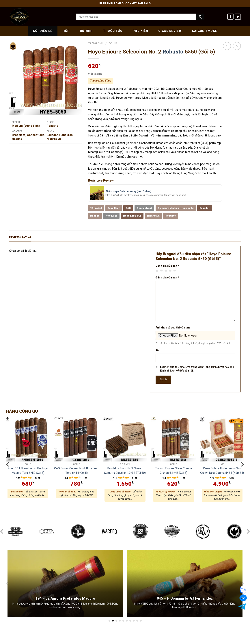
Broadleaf (114, 208)
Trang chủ (95, 43)
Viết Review (95, 73)
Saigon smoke (204, 31)
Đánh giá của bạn (167, 265)
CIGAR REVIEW (170, 31)
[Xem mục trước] (8, 464)
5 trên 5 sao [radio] (174, 270)
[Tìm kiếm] (200, 17)
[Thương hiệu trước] (2, 531)
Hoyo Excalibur (132, 215)
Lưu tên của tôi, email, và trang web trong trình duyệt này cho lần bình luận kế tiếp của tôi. (197, 368)
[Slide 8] (134, 621)
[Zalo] (242, 590)
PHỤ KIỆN (140, 31)
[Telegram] (243, 606)
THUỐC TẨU (113, 31)
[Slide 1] (109, 621)
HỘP (66, 31)
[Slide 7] (130, 621)
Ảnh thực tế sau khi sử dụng (173, 327)
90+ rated (96, 208)
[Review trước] (8, 583)
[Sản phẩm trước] (227, 46)
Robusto (173, 51)
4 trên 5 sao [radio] (170, 270)
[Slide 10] (141, 621)
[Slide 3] (116, 621)
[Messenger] (242, 598)
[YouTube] (238, 17)
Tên (158, 350)
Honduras (111, 215)
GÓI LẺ (113, 43)
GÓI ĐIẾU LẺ (42, 31)
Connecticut (144, 208)
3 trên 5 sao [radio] (166, 270)
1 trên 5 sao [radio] (157, 270)
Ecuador (204, 208)
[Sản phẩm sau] (237, 46)
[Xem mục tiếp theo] (241, 464)
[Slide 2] (113, 621)
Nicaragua (153, 215)
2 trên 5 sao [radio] (161, 270)
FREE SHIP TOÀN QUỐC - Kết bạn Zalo (125, 3)
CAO (128, 208)
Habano (95, 215)
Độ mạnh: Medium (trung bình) (176, 208)
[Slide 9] (137, 621)
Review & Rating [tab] (20, 237)
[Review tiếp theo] (241, 583)
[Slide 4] (120, 621)
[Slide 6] (127, 621)
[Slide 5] (123, 621)
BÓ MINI (86, 31)
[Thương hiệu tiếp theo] (247, 531)
